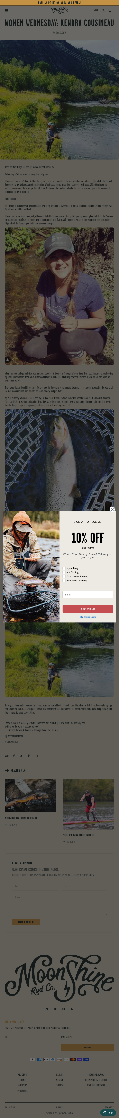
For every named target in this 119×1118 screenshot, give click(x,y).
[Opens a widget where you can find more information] (108, 1113)
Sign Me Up (88, 608)
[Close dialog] (112, 509)
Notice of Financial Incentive (88, 617)
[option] (59, 3)
